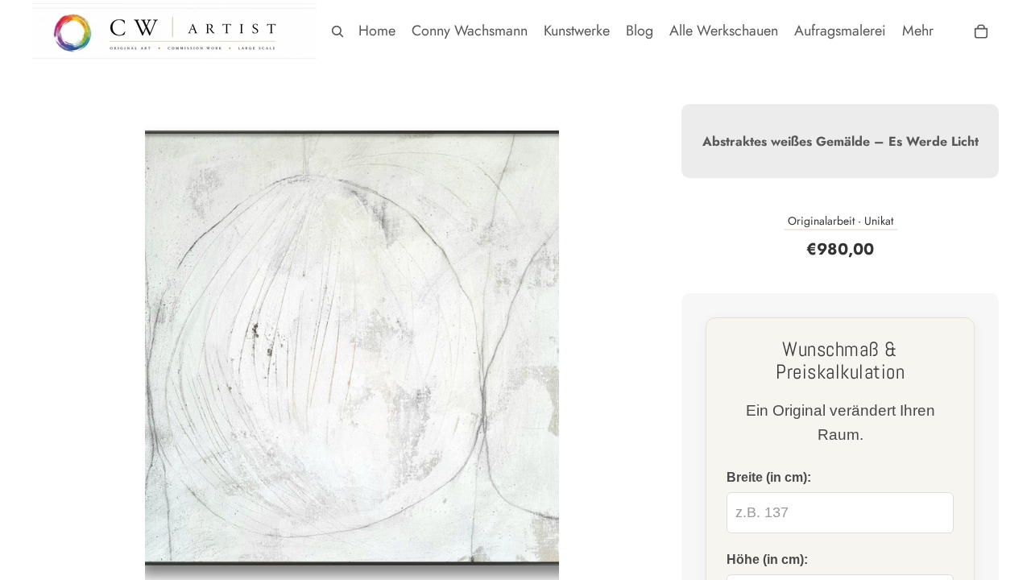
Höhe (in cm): (767, 559)
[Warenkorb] (981, 31)
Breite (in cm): (769, 477)
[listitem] (918, 31)
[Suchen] (337, 31)
